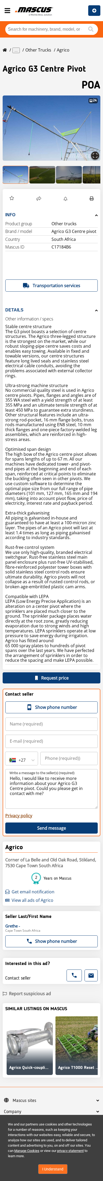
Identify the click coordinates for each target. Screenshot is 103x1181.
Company (12, 1111)
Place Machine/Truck (94, 10)
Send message (51, 828)
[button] (51, 128)
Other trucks (38, 50)
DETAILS (14, 310)
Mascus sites (24, 1100)
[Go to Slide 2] (42, 174)
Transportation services (56, 285)
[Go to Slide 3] (69, 174)
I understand (52, 1169)
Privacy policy (18, 816)
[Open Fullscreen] (95, 155)
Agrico (63, 50)
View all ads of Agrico (32, 900)
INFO (10, 215)
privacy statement (70, 1151)
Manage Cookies (26, 1151)
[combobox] (10, 760)
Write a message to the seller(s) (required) (42, 772)
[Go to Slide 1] (16, 174)
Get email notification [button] (33, 892)
